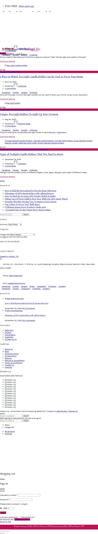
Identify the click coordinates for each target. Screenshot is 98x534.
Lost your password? (9, 517)
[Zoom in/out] (8, 531)
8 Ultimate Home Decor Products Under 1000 (25, 207)
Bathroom (5, 19)
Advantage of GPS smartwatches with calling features (29, 193)
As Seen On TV (6, 43)
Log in (3, 513)
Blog (7, 351)
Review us (73, 411)
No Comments (28, 308)
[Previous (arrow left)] (1, 533)
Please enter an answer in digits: (14, 504)
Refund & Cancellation (14, 360)
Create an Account (22, 519)
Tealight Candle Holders (10, 72)
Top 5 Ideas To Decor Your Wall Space (22, 204)
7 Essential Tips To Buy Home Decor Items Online (28, 210)
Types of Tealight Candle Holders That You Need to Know (31, 154)
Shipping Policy (11, 354)
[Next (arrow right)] (3, 533)
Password (5, 499)
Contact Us (9, 365)
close (2, 181)
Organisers (5, 33)
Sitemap (8, 367)
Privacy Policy (10, 356)
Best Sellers (5, 14)
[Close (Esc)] (1, 531)
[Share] (3, 531)
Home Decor (6, 24)
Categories (4, 234)
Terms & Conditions (13, 363)
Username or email (9, 495)
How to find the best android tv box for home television (30, 190)
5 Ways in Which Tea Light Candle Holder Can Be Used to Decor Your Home (41, 76)
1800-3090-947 (26, 6)
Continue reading (7, 61)
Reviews (62, 411)
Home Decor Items (18, 149)
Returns (8, 358)
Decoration (4, 109)
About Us (9, 349)
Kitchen (4, 29)
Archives (3, 224)
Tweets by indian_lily (9, 256)
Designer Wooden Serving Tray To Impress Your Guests (30, 201)
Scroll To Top (5, 522)
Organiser (9, 337)
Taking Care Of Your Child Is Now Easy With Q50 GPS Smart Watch (36, 199)
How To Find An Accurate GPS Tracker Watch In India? (30, 196)
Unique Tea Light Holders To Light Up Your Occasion (29, 114)
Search (26, 214)
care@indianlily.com (16, 283)
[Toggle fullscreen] (6, 531)
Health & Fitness (7, 38)
